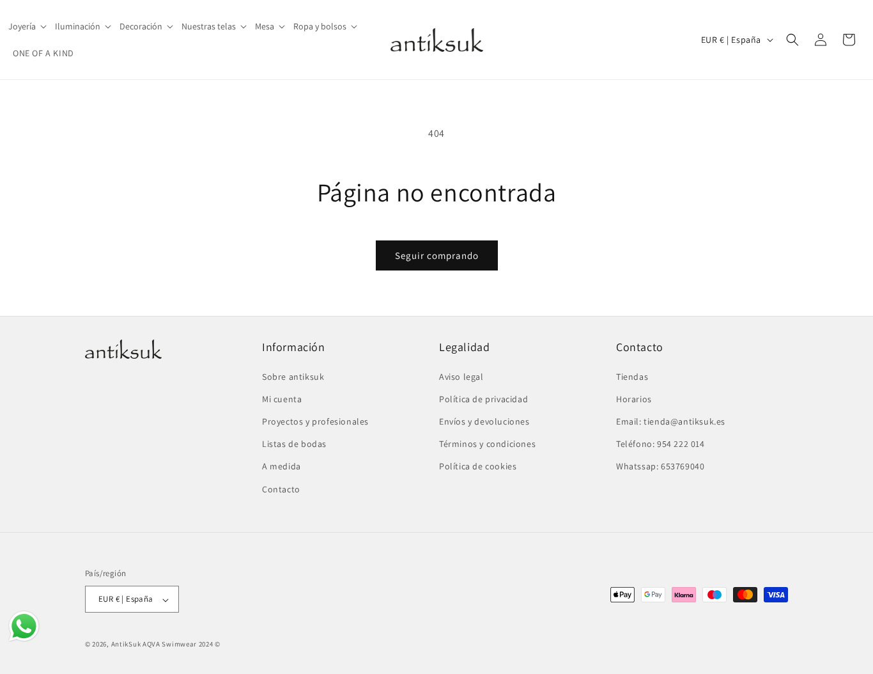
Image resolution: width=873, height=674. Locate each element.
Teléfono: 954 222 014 (660, 444)
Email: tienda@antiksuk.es (670, 421)
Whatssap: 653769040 (660, 466)
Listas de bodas (294, 444)
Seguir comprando (437, 255)
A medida (281, 466)
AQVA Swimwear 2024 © (181, 644)
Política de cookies (477, 466)
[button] (28, 26)
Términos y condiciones (487, 444)
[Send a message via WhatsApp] (24, 626)
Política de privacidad (483, 398)
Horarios (634, 398)
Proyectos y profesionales (315, 421)
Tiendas (632, 376)
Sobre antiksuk (293, 376)
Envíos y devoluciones (484, 421)
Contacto (281, 488)
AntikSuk (126, 644)
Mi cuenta (282, 398)
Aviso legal (461, 376)
